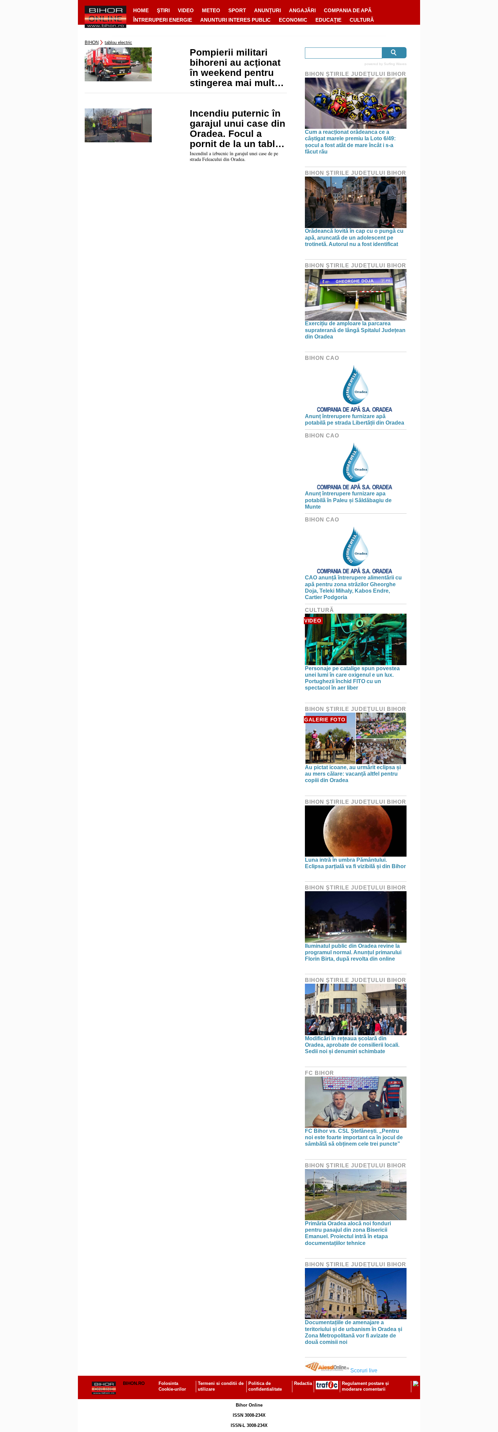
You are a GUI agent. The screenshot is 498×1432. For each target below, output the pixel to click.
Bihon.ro (134, 1383)
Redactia (303, 1383)
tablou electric (118, 42)
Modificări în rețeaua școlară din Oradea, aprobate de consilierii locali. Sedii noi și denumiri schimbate (352, 1045)
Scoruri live (363, 1370)
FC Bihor (319, 1073)
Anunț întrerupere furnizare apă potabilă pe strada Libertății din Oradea (354, 419)
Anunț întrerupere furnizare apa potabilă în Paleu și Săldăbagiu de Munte (348, 500)
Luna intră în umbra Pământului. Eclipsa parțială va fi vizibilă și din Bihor (355, 863)
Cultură (362, 20)
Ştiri (163, 10)
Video (186, 10)
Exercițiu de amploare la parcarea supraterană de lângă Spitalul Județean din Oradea (355, 330)
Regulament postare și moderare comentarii (365, 1386)
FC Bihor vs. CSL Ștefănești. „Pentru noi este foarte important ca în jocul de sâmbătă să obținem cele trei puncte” (354, 1137)
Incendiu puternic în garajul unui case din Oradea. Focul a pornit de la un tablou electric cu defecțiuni (238, 128)
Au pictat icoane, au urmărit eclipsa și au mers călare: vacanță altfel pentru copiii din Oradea (353, 773)
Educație (328, 20)
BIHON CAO (322, 358)
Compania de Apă (348, 10)
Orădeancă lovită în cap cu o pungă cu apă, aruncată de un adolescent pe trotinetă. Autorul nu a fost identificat (354, 237)
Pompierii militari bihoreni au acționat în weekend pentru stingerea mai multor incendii (237, 67)
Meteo (211, 10)
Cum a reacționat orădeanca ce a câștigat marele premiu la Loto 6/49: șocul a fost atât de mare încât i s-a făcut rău (350, 142)
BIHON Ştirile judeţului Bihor (355, 74)
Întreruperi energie (162, 20)
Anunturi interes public (235, 20)
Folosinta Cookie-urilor (172, 1386)
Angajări (302, 10)
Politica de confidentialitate (265, 1386)
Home (141, 10)
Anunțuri (267, 10)
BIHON (92, 42)
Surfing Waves (395, 64)
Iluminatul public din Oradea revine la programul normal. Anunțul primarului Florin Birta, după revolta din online (353, 952)
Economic (293, 20)
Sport (237, 10)
